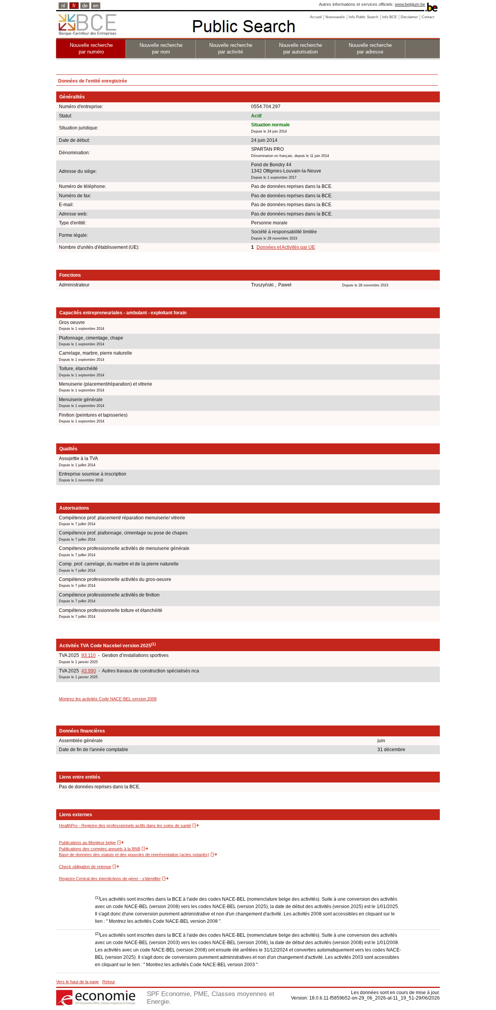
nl (63, 6)
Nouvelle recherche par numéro (91, 48)
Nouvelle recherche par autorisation (300, 48)
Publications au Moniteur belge (87, 842)
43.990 (88, 671)
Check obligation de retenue (85, 866)
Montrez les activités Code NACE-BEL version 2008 (108, 698)
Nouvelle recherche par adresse (370, 48)
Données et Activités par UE (286, 247)
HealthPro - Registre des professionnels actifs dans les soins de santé (125, 825)
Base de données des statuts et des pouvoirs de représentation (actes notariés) (134, 854)
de (85, 6)
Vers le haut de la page (77, 981)
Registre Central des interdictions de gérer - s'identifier (110, 878)
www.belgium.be (410, 4)
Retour (108, 981)
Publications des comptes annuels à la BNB (99, 848)
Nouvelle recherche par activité (230, 48)
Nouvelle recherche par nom (161, 48)
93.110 (88, 655)
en (95, 6)
